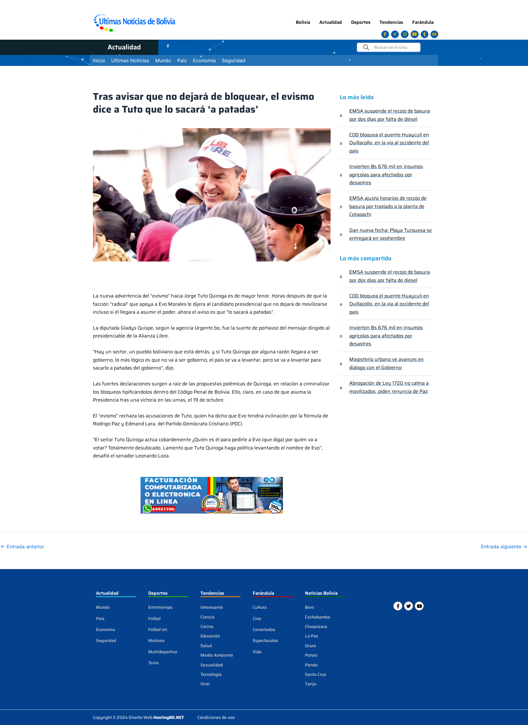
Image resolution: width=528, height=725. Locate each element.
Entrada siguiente (504, 546)
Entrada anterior (22, 546)
